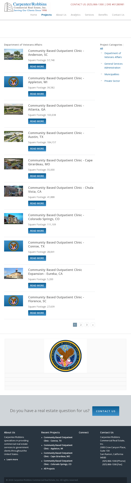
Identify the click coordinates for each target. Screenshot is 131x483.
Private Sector (112, 80)
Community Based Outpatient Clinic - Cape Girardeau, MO (60, 162)
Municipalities (111, 74)
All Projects (49, 468)
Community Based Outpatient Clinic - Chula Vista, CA (60, 190)
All (101, 48)
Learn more (12, 459)
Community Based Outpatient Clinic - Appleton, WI (56, 80)
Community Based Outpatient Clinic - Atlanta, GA (56, 107)
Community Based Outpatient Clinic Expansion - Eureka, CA (55, 272)
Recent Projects (50, 432)
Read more (37, 66)
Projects (46, 14)
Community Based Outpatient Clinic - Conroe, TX (56, 244)
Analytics (76, 14)
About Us (61, 14)
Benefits (103, 14)
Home (33, 14)
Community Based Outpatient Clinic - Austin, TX (56, 135)
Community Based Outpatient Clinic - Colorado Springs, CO (56, 217)
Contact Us (118, 14)
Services (89, 14)
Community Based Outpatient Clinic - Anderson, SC (56, 53)
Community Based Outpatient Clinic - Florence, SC (56, 299)
